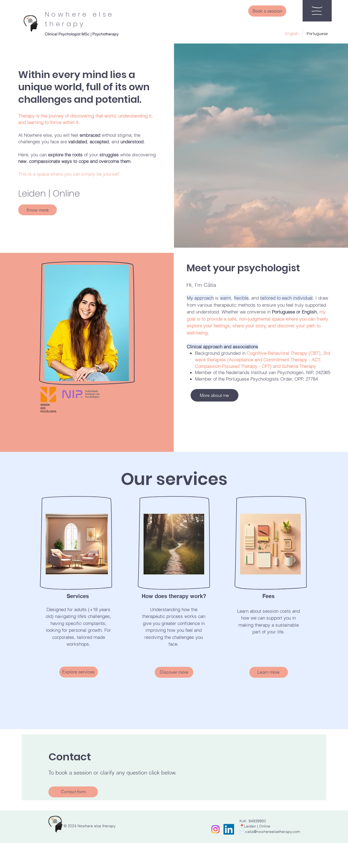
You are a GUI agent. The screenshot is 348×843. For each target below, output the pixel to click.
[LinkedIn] (228, 829)
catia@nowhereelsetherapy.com (272, 831)
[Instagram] (215, 829)
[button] (317, 11)
